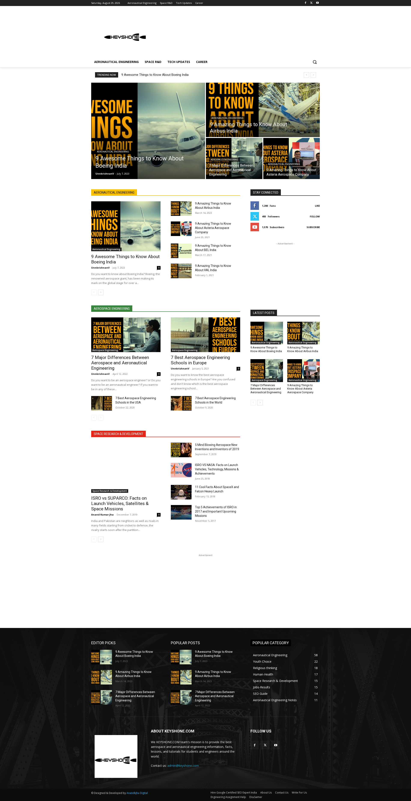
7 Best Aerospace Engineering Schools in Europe (200, 360)
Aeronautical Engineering (113, 152)
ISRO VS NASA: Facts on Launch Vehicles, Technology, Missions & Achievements (217, 469)
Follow (315, 216)
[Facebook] (305, 3)
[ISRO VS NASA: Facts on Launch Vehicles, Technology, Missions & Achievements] (181, 470)
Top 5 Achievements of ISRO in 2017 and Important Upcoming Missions (216, 511)
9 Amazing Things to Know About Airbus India (302, 349)
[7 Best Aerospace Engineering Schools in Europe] (205, 334)
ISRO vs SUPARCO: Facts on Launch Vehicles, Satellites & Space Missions (120, 503)
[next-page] (100, 292)
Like (317, 205)
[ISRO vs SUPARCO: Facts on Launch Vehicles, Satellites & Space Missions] (126, 468)
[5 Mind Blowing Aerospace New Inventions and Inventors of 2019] (181, 450)
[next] (313, 75)
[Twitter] (311, 3)
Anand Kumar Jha (102, 514)
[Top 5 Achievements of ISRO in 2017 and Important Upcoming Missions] (181, 512)
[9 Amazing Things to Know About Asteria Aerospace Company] (291, 158)
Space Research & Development (109, 490)
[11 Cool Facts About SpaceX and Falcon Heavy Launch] (181, 492)
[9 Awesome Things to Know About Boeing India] (148, 131)
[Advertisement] (238, 33)
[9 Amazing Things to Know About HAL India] (181, 271)
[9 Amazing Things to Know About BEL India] (181, 251)
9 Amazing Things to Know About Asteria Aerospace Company (213, 228)
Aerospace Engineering (224, 159)
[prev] (306, 75)
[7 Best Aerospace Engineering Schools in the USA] (101, 403)
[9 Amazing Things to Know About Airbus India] (263, 110)
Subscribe (313, 227)
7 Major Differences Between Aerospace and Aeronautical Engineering (120, 363)
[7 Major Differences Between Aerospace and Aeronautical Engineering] (126, 334)
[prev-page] (94, 292)
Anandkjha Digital (137, 793)
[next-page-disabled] (100, 417)
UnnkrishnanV (100, 267)
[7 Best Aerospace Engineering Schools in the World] (181, 403)
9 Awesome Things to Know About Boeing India (155, 75)
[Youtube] (317, 3)
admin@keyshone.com (183, 766)
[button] (315, 62)
